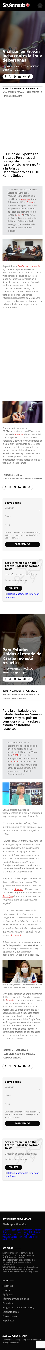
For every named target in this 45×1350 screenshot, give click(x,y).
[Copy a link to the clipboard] (29, 76)
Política (27, 669)
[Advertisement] (22, 121)
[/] (40, 5)
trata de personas (14, 479)
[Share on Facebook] (5, 76)
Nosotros (7, 1286)
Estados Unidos (12, 1058)
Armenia (7, 70)
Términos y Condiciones (15, 1299)
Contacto (7, 1290)
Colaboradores (10, 1312)
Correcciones (9, 1316)
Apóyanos (8, 1295)
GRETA (19, 215)
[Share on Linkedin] (19, 76)
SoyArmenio (24, 266)
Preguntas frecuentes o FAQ (18, 1308)
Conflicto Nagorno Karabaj (19, 1054)
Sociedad (34, 67)
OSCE (15, 755)
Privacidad (8, 1303)
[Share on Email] (24, 76)
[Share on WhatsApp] (14, 76)
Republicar (8, 1321)
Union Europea (34, 479)
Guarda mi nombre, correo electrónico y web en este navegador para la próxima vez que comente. (22, 535)
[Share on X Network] (10, 76)
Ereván (30, 202)
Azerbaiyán (7, 896)
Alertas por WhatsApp (14, 1224)
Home (5, 89)
